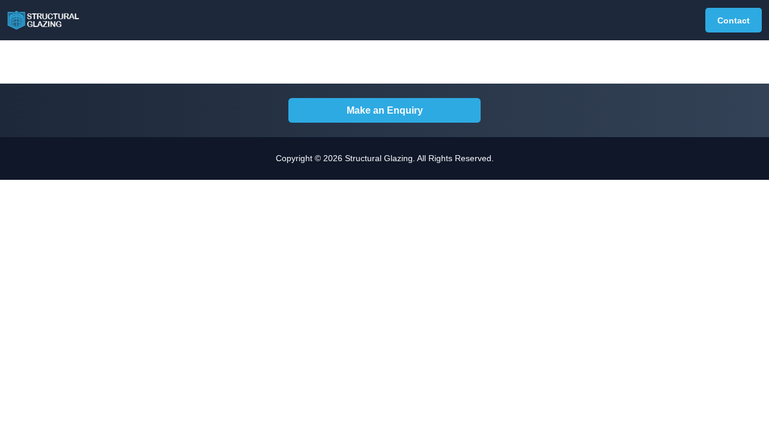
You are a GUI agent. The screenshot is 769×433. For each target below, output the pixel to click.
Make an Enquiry (385, 110)
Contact (733, 20)
